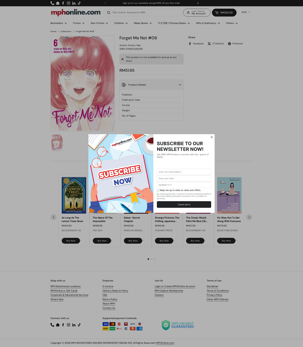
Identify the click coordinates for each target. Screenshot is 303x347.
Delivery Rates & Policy (115, 290)
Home (53, 31)
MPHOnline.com (165, 342)
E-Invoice (108, 286)
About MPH (109, 303)
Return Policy (110, 299)
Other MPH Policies (217, 299)
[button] (224, 13)
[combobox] (142, 12)
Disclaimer (212, 286)
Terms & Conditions (218, 290)
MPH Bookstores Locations (65, 286)
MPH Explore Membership (169, 290)
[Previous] (53, 217)
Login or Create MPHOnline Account (175, 286)
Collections (65, 31)
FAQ (105, 295)
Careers (159, 295)
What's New (56, 299)
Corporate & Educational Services (69, 295)
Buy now (70, 240)
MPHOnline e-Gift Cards (63, 290)
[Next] (249, 217)
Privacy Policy (214, 295)
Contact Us (109, 308)
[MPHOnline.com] (75, 12)
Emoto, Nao (134, 45)
